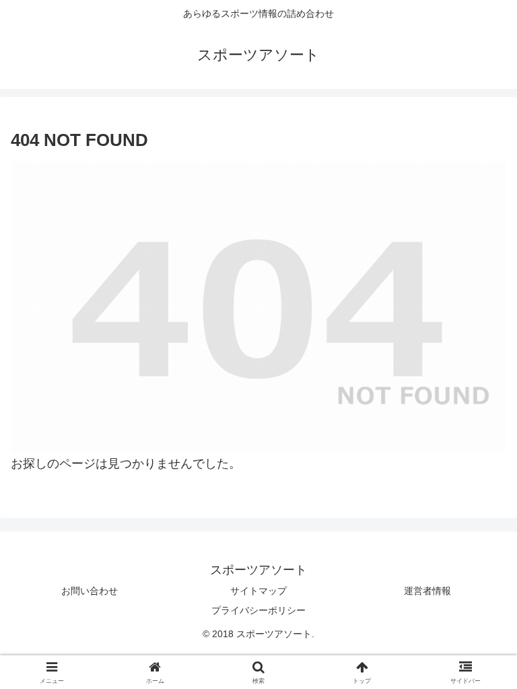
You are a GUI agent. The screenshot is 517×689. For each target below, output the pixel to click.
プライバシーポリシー (258, 610)
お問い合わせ (89, 590)
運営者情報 (427, 590)
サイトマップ (258, 590)
